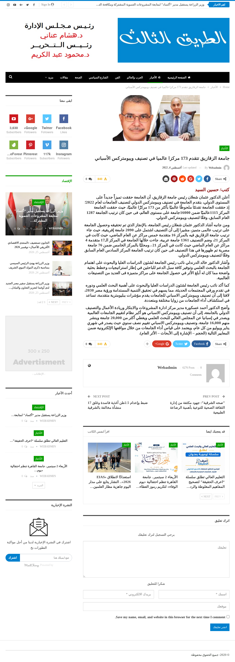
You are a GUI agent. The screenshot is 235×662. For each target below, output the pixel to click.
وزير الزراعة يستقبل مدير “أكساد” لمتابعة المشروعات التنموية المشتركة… (38, 215)
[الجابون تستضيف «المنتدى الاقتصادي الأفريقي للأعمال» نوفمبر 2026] (62, 248)
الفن (117, 77)
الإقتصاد (39, 202)
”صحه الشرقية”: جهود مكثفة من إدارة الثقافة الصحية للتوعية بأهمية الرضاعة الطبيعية (197, 407)
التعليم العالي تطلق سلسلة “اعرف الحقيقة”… (38, 440)
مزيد (50, 77)
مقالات (64, 77)
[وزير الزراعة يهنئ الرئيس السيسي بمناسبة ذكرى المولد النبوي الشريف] (62, 268)
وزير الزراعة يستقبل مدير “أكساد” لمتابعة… (38, 415)
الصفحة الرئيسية (177, 77)
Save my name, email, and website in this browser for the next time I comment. (170, 617)
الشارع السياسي (98, 77)
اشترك (12, 557)
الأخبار (153, 77)
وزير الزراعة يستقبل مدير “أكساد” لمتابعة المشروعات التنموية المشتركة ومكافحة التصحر (148, 4)
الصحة (78, 77)
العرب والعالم (135, 77)
